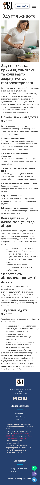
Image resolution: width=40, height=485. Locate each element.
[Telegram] (34, 479)
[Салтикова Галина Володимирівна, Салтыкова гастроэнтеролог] (20, 382)
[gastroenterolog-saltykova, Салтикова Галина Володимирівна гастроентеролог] (8, 6)
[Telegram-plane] (20, 398)
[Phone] (34, 468)
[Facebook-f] (25, 398)
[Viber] (34, 473)
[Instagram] (15, 398)
